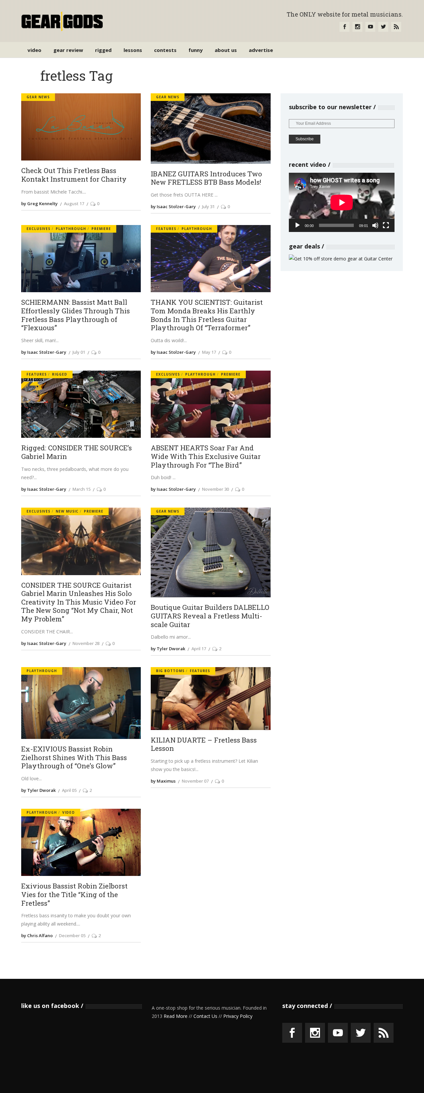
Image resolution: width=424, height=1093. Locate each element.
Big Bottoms (170, 670)
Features (166, 228)
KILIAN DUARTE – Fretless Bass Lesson (204, 744)
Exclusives (38, 228)
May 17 (209, 352)
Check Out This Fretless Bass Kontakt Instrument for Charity (74, 174)
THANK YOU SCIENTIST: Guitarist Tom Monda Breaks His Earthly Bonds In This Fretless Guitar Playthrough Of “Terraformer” (207, 315)
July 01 (79, 352)
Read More (175, 1016)
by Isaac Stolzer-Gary (173, 206)
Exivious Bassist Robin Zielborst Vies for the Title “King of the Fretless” (74, 894)
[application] (342, 202)
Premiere (101, 228)
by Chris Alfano (37, 935)
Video (68, 812)
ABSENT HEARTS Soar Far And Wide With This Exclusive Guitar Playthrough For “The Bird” (206, 456)
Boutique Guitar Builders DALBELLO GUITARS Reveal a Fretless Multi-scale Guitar (210, 616)
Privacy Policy (237, 1016)
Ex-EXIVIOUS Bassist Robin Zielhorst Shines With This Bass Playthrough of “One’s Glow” (74, 757)
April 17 (198, 649)
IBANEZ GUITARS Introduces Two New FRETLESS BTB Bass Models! (206, 178)
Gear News (38, 97)
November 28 (86, 643)
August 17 (74, 203)
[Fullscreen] (386, 225)
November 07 (195, 781)
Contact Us (205, 1016)
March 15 (81, 489)
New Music (67, 511)
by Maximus (163, 781)
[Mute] (375, 225)
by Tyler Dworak (168, 649)
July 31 (208, 206)
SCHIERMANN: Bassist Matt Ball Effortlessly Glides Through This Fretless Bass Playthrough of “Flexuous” (75, 315)
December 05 (72, 935)
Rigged (59, 374)
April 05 (69, 790)
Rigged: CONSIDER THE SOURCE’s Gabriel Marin (76, 452)
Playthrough (71, 228)
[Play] (297, 225)
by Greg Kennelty (39, 203)
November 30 (215, 489)
